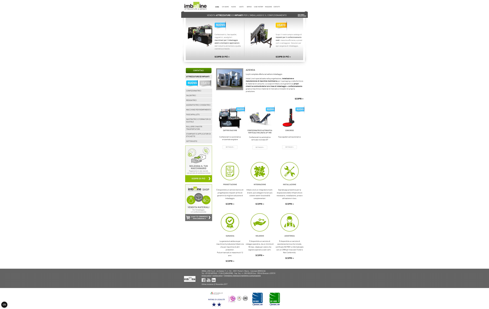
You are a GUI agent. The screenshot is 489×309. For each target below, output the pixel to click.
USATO (241, 7)
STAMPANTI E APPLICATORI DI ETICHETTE (198, 135)
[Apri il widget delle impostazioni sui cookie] (4, 305)
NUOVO (233, 7)
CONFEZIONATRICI (193, 91)
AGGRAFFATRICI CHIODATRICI (198, 105)
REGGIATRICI (191, 100)
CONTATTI (277, 7)
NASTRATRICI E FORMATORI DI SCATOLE (198, 120)
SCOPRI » (299, 98)
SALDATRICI (191, 95)
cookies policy (218, 276)
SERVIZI (249, 7)
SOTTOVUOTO (191, 141)
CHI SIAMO (225, 7)
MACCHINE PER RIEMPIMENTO (198, 110)
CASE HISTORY (258, 7)
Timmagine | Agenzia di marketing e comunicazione (242, 276)
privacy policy (206, 276)
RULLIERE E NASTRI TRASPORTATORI (194, 127)
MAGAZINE (268, 7)
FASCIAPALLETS (193, 114)
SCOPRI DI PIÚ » (222, 56)
